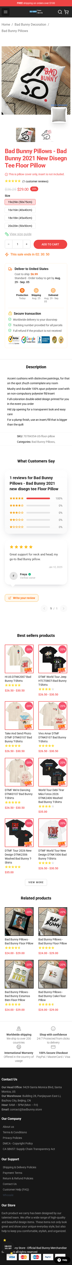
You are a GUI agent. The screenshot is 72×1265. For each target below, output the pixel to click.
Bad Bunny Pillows (15, 31)
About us (8, 1126)
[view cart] (66, 12)
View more (36, 882)
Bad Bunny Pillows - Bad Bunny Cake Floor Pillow (52, 996)
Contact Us (10, 1184)
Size (7, 195)
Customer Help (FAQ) (16, 1189)
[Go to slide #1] (25, 135)
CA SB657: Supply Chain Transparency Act (29, 1149)
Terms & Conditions (15, 1132)
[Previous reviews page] (44, 608)
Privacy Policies (12, 1137)
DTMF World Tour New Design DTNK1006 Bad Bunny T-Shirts (52, 854)
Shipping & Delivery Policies (19, 1167)
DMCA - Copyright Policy (18, 1143)
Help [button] (64, 1260)
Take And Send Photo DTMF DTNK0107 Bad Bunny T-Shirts (18, 737)
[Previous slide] (8, 80)
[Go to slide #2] (46, 135)
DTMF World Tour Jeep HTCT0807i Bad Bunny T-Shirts (52, 680)
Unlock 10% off (8, 1247)
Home (6, 24)
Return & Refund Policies (18, 1178)
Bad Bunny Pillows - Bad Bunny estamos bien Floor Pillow (17, 996)
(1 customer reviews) (35, 181)
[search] (60, 12)
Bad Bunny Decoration (30, 24)
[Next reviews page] (63, 608)
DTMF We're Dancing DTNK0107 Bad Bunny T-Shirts (19, 794)
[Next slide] (64, 80)
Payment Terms (12, 1172)
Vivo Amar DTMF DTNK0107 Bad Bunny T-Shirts (52, 737)
